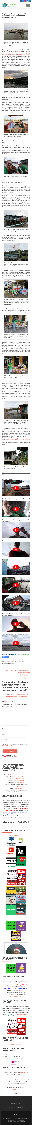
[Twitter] (23, 1)
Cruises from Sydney (16, 1078)
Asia (16, 659)
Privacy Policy (5, 745)
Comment (5, 709)
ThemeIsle (22, 1121)
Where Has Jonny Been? (23, 817)
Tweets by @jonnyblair (16, 1044)
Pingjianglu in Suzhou (23, 54)
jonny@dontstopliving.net (16, 1107)
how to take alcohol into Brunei (16, 440)
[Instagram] (25, 1)
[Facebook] (21, 1)
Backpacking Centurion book (16, 775)
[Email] (30, 1)
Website (4, 739)
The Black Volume (19, 782)
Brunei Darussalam (11, 661)
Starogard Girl (19, 788)
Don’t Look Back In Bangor (19, 776)
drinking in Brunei (24, 441)
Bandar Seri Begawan (23, 659)
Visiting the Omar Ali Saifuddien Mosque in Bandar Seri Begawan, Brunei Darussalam (16, 696)
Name (4, 729)
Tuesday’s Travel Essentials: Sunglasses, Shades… (16, 670)
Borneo (4, 661)
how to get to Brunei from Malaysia (15, 439)
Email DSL (12, 1058)
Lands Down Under (19, 778)
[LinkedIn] (27, 1)
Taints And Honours (19, 780)
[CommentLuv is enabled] (10, 755)
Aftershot (19, 786)
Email (4, 734)
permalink (12, 663)
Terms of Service (15, 745)
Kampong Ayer (20, 661)
